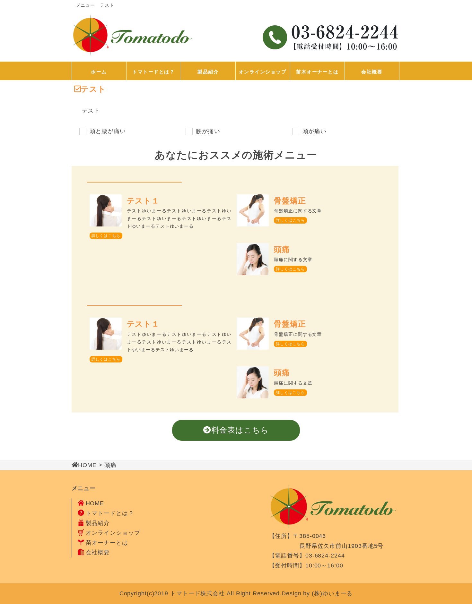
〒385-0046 (309, 536)
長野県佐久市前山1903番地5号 (326, 546)
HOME (95, 503)
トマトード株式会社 (197, 593)
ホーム (99, 71)
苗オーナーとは (107, 543)
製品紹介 (208, 71)
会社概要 (371, 71)
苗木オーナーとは (317, 71)
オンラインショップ (263, 71)
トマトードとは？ (153, 71)
